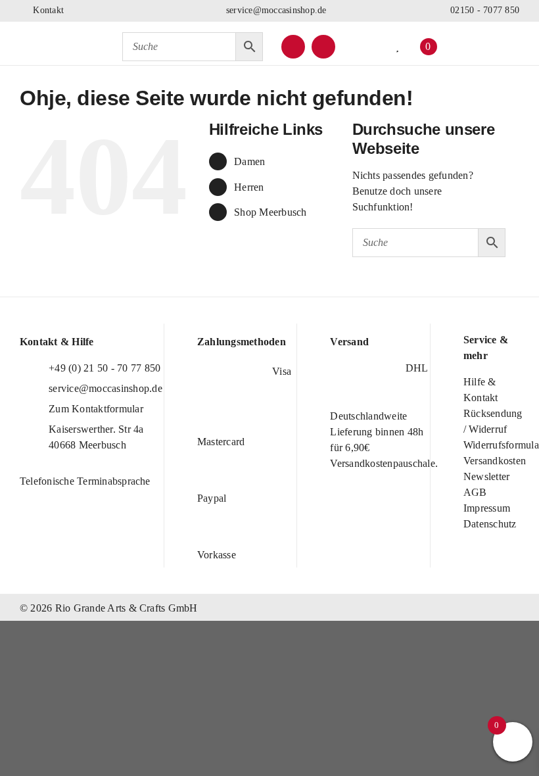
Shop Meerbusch (270, 212)
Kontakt (47, 10)
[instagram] (323, 47)
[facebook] (293, 47)
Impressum (486, 508)
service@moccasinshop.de (275, 10)
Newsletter (486, 476)
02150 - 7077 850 (483, 10)
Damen (249, 161)
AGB (475, 492)
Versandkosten (494, 460)
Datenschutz (490, 523)
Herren (249, 187)
